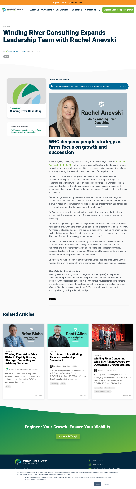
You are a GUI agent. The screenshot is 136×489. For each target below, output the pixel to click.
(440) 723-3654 (98, 465)
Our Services (62, 9)
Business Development (102, 391)
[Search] (98, 10)
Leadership (54, 384)
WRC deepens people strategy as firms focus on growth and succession (26, 131)
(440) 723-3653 (98, 461)
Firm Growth (109, 388)
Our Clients (46, 9)
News (6, 56)
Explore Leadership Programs (118, 9)
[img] (121, 86)
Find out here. (77, 2)
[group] (89, 86)
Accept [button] (98, 484)
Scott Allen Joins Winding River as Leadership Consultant (66, 357)
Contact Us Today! (68, 436)
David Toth (101, 370)
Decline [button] (106, 484)
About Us (34, 9)
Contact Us (90, 9)
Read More (38, 396)
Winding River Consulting (18, 52)
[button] (52, 86)
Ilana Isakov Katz (59, 366)
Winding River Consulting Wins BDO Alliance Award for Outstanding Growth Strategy (112, 361)
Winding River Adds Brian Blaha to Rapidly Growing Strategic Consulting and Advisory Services (21, 359)
